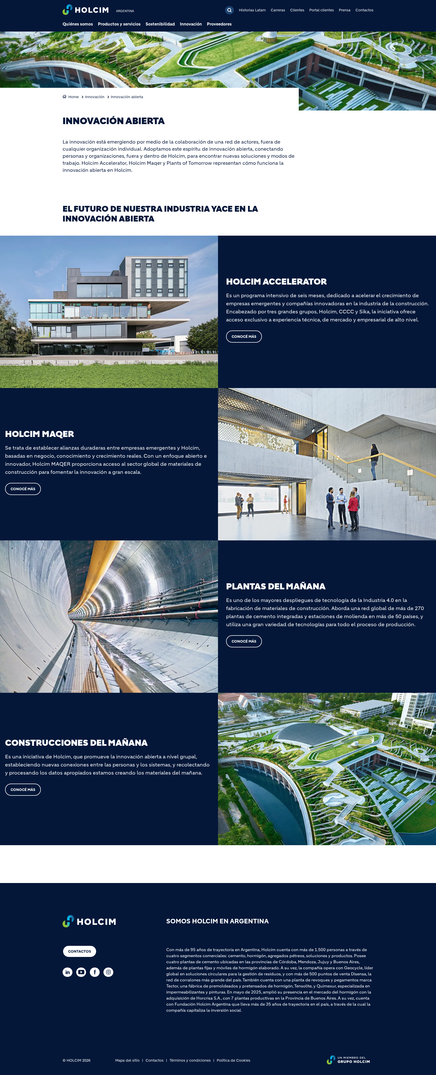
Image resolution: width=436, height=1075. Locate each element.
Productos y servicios (119, 23)
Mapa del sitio (127, 1060)
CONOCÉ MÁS (244, 336)
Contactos (364, 10)
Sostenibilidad (160, 23)
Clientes (297, 10)
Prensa (344, 10)
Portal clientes (321, 10)
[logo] (85, 10)
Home (73, 97)
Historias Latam (252, 10)
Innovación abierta (127, 97)
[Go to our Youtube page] (82, 972)
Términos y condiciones (190, 1060)
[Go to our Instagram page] (109, 972)
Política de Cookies (233, 1060)
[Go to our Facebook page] (96, 972)
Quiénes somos (78, 23)
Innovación (191, 23)
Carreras (278, 10)
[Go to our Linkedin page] (69, 972)
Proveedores (219, 23)
